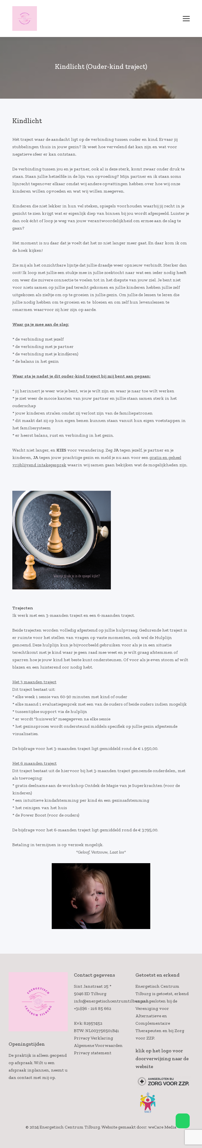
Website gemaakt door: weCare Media (138, 1127)
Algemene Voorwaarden (98, 1045)
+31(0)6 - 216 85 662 (92, 1008)
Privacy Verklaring (93, 1038)
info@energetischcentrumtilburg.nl (111, 1001)
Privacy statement (92, 1053)
